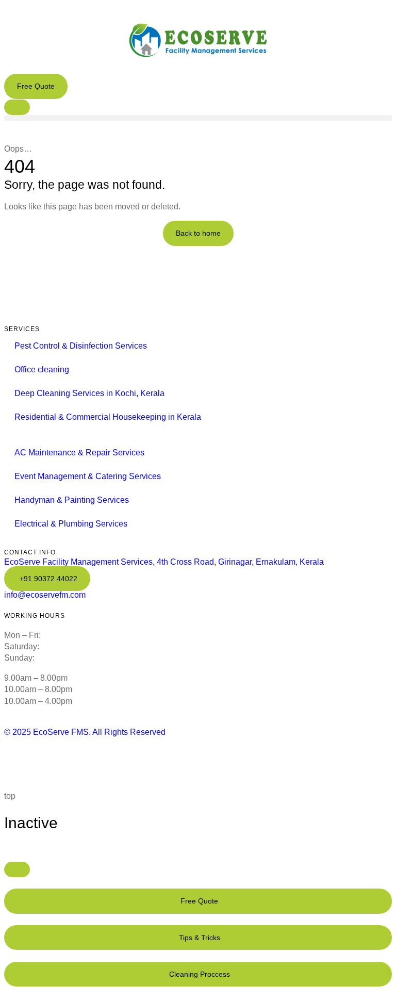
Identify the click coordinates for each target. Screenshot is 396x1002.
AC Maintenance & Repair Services (79, 452)
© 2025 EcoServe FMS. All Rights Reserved (85, 732)
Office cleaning (41, 369)
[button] (198, 118)
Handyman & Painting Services (71, 500)
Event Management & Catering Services (87, 476)
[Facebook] (17, 763)
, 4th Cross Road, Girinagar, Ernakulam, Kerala (164, 561)
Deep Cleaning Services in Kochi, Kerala (89, 393)
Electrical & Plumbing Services (70, 523)
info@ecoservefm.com (45, 594)
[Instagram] (114, 763)
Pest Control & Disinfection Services (80, 345)
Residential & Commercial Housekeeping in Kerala (107, 417)
